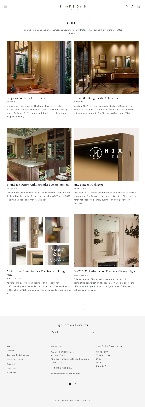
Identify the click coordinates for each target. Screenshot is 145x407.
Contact (10, 350)
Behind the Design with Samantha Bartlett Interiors (38, 184)
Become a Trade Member (18, 355)
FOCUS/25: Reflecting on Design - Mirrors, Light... (105, 271)
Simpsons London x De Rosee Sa (26, 98)
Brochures (11, 372)
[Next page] (83, 309)
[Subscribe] (93, 332)
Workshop (11, 368)
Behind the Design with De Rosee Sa (96, 98)
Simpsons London (68, 400)
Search (10, 346)
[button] (5, 7)
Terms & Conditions (15, 359)
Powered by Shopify (82, 400)
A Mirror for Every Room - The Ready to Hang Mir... (36, 273)
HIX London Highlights (88, 184)
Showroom (11, 364)
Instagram (85, 30)
